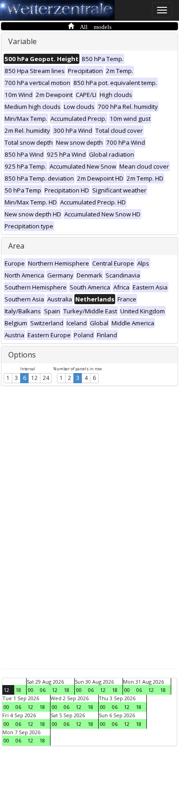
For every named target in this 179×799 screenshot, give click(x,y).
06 (42, 689)
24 (46, 378)
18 (18, 689)
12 (34, 378)
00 (31, 689)
